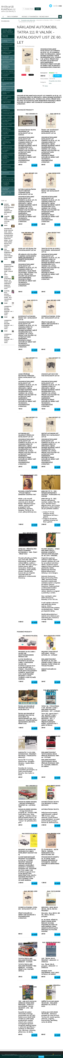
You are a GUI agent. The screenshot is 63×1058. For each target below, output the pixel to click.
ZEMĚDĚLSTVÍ (6, 110)
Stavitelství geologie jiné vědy (6, 143)
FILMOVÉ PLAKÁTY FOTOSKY (7, 40)
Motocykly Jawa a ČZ (7, 79)
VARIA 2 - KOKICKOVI (5, 106)
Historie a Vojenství (5, 133)
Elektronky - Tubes (6, 137)
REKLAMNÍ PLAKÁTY (7, 44)
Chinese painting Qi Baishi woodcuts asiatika (7, 156)
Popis (19, 90)
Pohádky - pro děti (6, 193)
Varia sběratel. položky (7, 97)
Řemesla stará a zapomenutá (7, 53)
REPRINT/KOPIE (6, 166)
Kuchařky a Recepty (5, 151)
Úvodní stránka (3, 16)
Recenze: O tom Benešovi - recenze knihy (35, 16)
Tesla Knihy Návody (5, 162)
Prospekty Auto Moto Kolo (7, 61)
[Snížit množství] (52, 76)
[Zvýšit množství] (52, 75)
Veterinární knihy (7, 114)
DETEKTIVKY (5, 173)
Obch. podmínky (12, 16)
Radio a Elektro (7, 117)
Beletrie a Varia (7, 125)
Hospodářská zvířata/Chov (6, 102)
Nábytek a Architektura (6, 128)
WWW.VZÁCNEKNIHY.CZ (26, 258)
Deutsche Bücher (7, 179)
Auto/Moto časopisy (5, 75)
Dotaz (46, 86)
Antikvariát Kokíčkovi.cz (8, 8)
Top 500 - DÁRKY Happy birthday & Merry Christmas (7, 31)
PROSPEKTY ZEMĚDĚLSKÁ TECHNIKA (6, 67)
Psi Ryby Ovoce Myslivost (6, 121)
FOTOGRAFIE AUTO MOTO (7, 84)
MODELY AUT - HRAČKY (6, 93)
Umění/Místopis (7, 147)
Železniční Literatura (5, 48)
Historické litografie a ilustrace (6, 184)
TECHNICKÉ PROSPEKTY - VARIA (7, 57)
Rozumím (41, 1057)
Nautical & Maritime (5, 189)
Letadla (4, 169)
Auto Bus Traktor (7, 71)
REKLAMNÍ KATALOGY (5, 36)
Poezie (4, 176)
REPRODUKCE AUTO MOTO (7, 88)
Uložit (24, 74)
